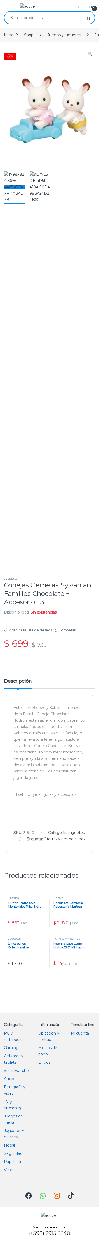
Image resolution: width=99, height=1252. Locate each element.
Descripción (18, 681)
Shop (28, 35)
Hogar (9, 1145)
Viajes (9, 1169)
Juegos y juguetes (64, 35)
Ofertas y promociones (64, 839)
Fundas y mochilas (66, 938)
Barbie (58, 898)
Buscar (88, 18)
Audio (9, 1078)
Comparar (67, 630)
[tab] (18, 683)
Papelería (12, 1161)
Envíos (44, 1062)
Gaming (11, 1047)
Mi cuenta (80, 1033)
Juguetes (10, 578)
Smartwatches (17, 1070)
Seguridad (13, 1153)
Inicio (8, 35)
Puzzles (13, 898)
